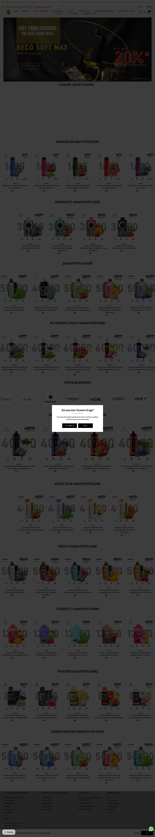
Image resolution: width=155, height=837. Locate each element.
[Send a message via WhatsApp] (151, 829)
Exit (85, 426)
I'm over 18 (69, 426)
